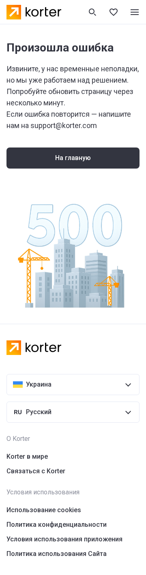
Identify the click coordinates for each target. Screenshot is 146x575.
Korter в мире (27, 456)
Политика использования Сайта (56, 554)
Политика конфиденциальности (56, 524)
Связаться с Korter (35, 471)
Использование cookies (43, 510)
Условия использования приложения (64, 539)
